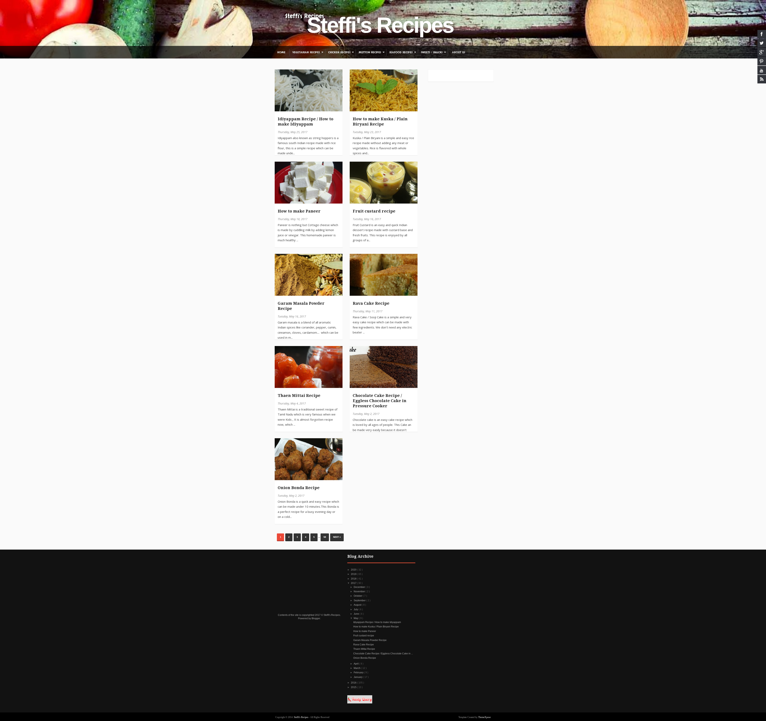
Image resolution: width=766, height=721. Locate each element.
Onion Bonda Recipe (299, 487)
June (357, 613)
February (359, 672)
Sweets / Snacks (431, 52)
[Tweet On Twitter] (279, 83)
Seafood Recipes (401, 52)
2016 (354, 682)
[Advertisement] (309, 579)
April (356, 663)
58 (325, 537)
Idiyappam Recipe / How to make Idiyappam (305, 122)
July (356, 609)
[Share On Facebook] (279, 74)
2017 (354, 583)
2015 (354, 687)
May (356, 618)
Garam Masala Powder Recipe (301, 306)
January (358, 677)
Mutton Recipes (370, 52)
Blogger (316, 618)
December (360, 587)
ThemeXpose (484, 717)
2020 (354, 569)
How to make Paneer (299, 211)
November (360, 591)
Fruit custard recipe (374, 211)
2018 (354, 578)
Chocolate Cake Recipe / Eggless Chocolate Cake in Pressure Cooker (379, 400)
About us (458, 52)
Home (281, 52)
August (358, 604)
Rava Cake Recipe (371, 303)
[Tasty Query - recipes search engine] (359, 702)
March (357, 668)
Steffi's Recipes (304, 16)
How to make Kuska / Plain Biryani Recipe (380, 122)
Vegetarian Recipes (306, 52)
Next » (337, 537)
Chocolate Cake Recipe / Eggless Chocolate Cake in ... (383, 653)
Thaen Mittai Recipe (299, 395)
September (360, 600)
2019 (354, 574)
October (358, 595)
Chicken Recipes (339, 52)
